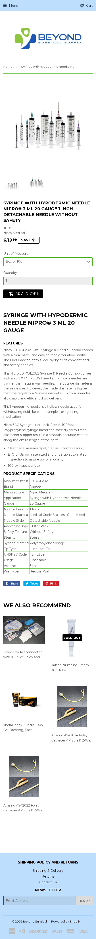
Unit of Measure (15, 254)
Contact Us (48, 882)
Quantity (10, 273)
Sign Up (84, 900)
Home (8, 66)
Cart (89, 6)
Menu (13, 6)
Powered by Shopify (66, 921)
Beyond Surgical (35, 921)
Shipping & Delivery (48, 871)
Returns (48, 876)
